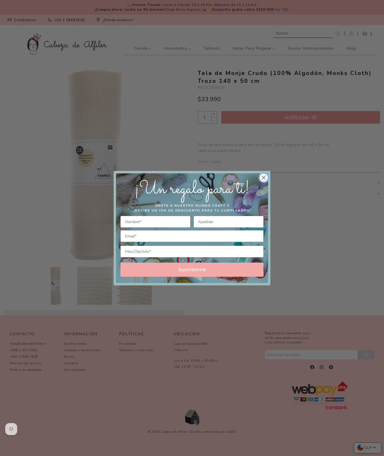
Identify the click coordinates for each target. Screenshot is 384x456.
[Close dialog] (263, 177)
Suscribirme (192, 269)
